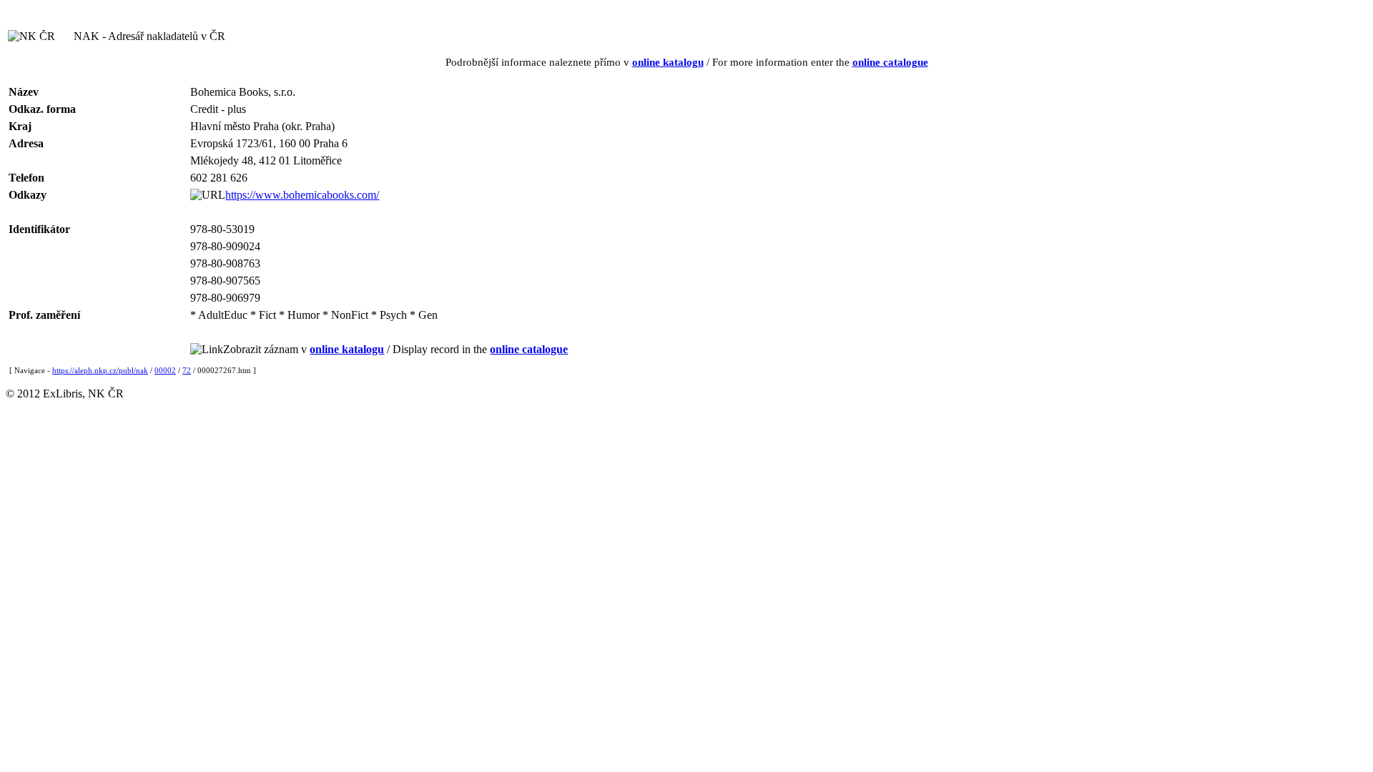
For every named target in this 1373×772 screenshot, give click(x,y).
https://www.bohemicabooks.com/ (302, 195)
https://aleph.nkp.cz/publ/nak (100, 370)
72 (186, 370)
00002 (165, 370)
